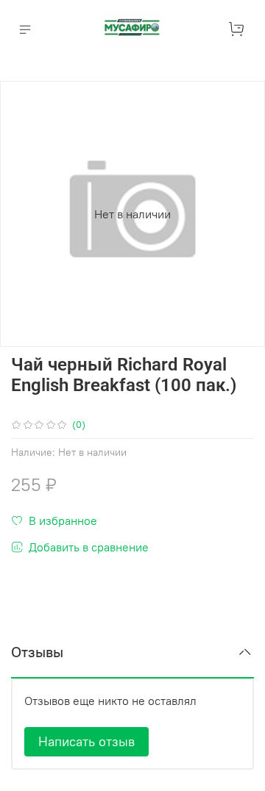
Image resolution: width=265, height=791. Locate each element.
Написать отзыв (86, 741)
